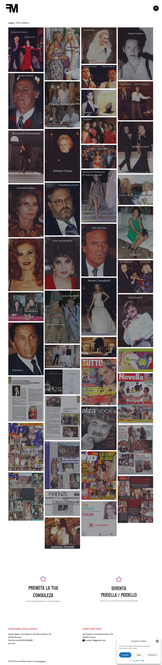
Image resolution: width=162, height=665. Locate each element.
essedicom (42, 661)
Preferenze (152, 655)
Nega (139, 655)
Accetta (125, 655)
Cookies (135, 660)
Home (11, 23)
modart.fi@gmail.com (95, 640)
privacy (11, 643)
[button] (157, 641)
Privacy (141, 660)
